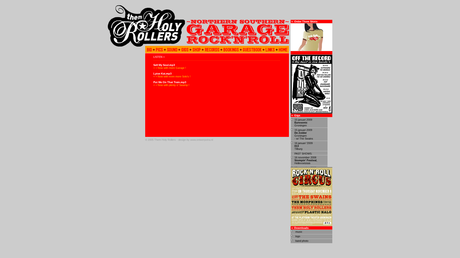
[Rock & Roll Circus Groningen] (311, 225)
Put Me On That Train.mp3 (169, 82)
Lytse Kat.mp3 (162, 73)
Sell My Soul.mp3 (164, 65)
